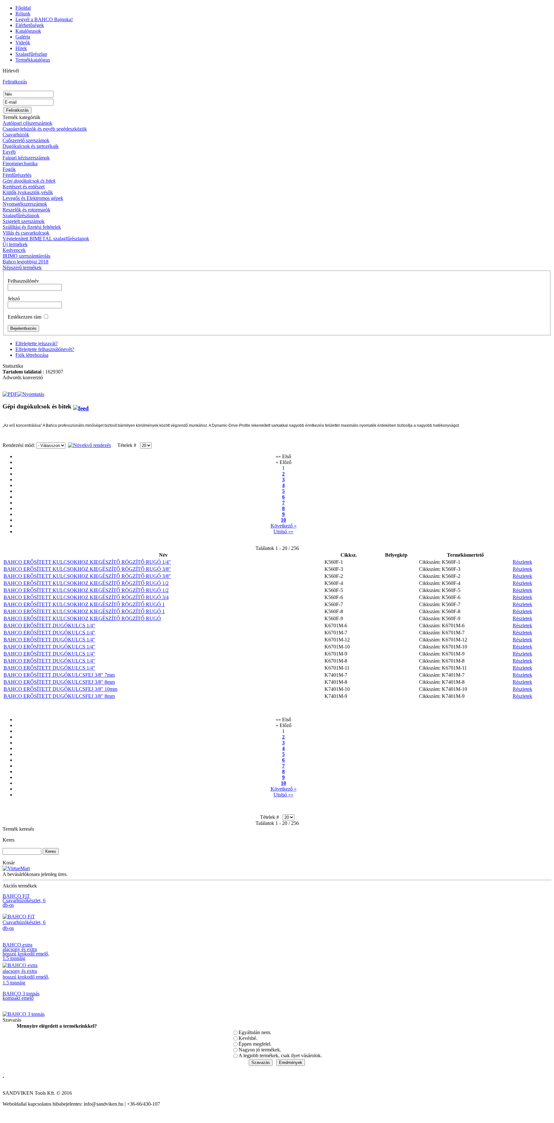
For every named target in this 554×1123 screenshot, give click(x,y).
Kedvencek (14, 250)
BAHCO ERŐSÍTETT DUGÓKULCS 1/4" (49, 625)
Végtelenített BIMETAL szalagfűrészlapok (46, 238)
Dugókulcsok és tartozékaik (31, 146)
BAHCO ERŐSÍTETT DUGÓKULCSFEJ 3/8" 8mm (59, 682)
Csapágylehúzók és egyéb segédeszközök (45, 129)
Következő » (284, 525)
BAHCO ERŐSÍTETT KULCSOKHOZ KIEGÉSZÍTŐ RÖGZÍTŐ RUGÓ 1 (84, 604)
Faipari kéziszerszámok (26, 157)
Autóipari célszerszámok (27, 123)
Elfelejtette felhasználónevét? (44, 349)
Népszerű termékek (22, 267)
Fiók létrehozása (31, 355)
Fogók (9, 169)
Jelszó (14, 298)
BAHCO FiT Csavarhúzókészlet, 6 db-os (24, 900)
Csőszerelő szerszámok (26, 140)
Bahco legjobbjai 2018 (25, 261)
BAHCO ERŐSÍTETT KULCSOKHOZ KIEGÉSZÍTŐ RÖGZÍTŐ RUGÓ (82, 618)
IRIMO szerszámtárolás (26, 256)
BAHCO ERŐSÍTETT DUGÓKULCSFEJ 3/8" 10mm (60, 689)
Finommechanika (20, 163)
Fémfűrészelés (17, 175)
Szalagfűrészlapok (21, 215)
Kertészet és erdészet (24, 186)
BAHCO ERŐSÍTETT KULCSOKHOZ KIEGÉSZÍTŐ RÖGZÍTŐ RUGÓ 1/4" (87, 562)
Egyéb (9, 152)
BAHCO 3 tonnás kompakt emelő (21, 996)
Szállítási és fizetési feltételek (32, 227)
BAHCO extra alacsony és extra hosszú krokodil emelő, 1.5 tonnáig (26, 951)
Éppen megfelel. (255, 1044)
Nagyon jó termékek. (260, 1049)
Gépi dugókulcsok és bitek (29, 181)
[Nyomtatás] (30, 392)
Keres (8, 840)
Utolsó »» (283, 531)
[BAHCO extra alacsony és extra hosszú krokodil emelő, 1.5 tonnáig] (27, 982)
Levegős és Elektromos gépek (33, 198)
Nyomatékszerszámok (25, 204)
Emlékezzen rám (24, 317)
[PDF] (10, 392)
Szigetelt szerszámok (24, 221)
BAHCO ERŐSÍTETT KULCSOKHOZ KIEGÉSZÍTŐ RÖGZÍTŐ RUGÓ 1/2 (86, 583)
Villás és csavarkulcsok (26, 233)
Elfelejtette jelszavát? (36, 343)
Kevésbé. (248, 1038)
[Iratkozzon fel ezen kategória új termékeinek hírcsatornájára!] (81, 406)
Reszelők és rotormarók (26, 209)
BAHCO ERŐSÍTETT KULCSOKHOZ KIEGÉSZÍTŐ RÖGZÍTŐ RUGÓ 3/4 (86, 597)
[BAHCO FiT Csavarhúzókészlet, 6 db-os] (27, 928)
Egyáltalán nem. (255, 1032)
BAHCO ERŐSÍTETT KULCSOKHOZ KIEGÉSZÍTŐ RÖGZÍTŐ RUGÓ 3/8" (87, 569)
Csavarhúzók (16, 134)
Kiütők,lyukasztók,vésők (28, 192)
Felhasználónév (23, 281)
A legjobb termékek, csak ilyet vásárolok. (280, 1055)
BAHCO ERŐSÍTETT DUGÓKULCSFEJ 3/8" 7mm (59, 675)
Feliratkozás (15, 81)
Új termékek (15, 244)
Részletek (522, 562)
